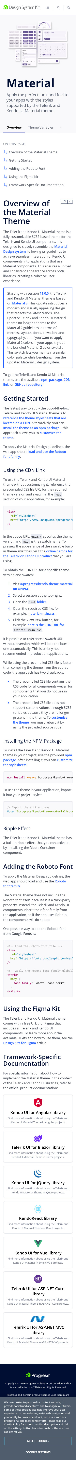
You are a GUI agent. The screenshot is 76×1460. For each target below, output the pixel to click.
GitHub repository (29, 384)
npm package (51, 379)
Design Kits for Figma (19, 1043)
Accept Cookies (38, 1441)
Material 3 (20, 303)
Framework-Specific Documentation (36, 185)
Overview (14, 127)
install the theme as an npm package (31, 428)
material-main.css (41, 613)
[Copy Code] (66, 512)
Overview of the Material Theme (33, 152)
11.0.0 (44, 293)
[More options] (70, 202)
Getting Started (20, 160)
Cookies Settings (38, 1452)
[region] (38, 1428)
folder (37, 602)
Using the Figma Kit (23, 176)
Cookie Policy (12, 1424)
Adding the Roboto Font (27, 168)
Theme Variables (41, 127)
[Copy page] (64, 202)
